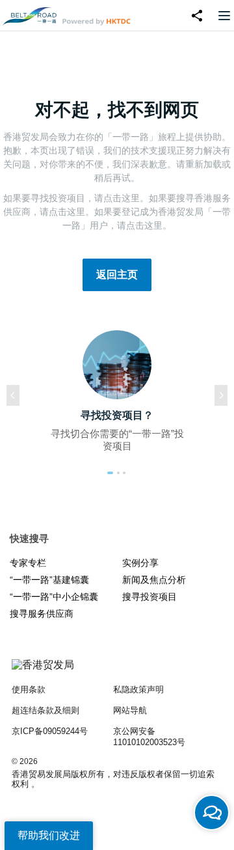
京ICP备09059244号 (50, 731)
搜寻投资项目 (149, 596)
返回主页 (117, 274)
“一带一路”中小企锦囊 (54, 596)
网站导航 (130, 710)
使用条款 (29, 689)
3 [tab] (124, 473)
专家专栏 (28, 563)
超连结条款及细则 (45, 710)
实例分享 (140, 563)
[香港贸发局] (117, 671)
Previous (13, 395)
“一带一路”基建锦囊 (49, 579)
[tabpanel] (117, 395)
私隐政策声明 (138, 689)
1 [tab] (110, 473)
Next (221, 395)
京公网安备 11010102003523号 (149, 736)
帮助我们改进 (49, 835)
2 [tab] (118, 473)
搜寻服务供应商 (41, 613)
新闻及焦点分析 (154, 579)
